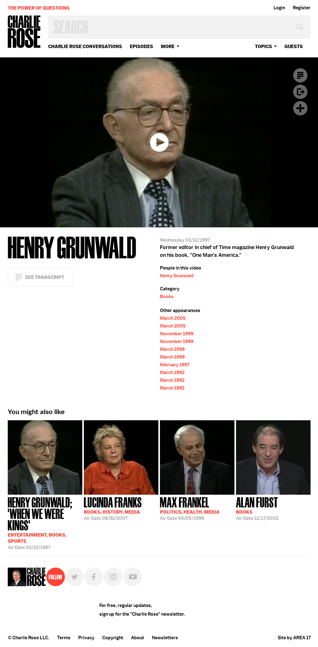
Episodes (141, 46)
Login (279, 8)
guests (293, 46)
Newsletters (165, 638)
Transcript (300, 75)
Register (302, 8)
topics (263, 46)
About (137, 638)
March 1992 (172, 372)
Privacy (86, 638)
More (168, 46)
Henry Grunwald (176, 276)
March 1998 (172, 349)
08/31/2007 (113, 508)
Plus (300, 108)
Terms (63, 638)
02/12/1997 (40, 523)
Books (167, 296)
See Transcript (44, 277)
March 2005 (173, 318)
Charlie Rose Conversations (85, 46)
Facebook (94, 577)
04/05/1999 (190, 508)
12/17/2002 (257, 508)
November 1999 (176, 334)
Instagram (113, 577)
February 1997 (174, 365)
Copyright (112, 638)
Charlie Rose (24, 32)
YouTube (132, 577)
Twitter (75, 577)
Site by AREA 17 (294, 638)
